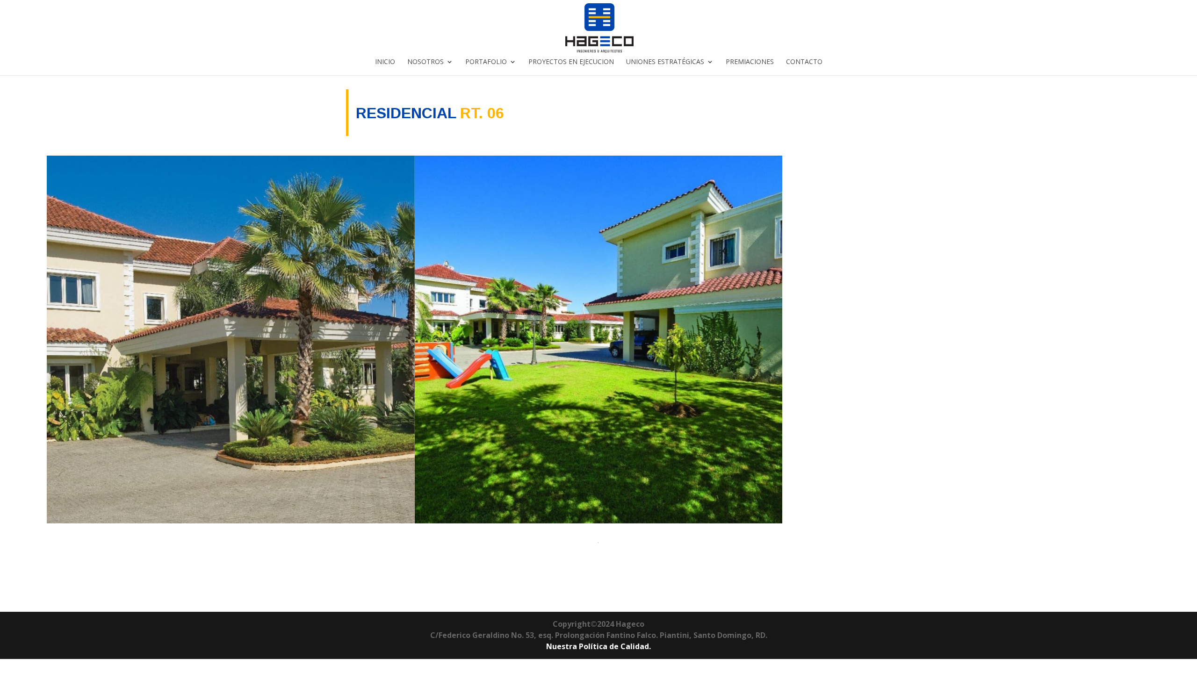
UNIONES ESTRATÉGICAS (665, 62)
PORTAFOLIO (486, 62)
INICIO (385, 62)
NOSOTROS (425, 62)
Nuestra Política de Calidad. (598, 646)
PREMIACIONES (750, 62)
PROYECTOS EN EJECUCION (571, 62)
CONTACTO (804, 62)
